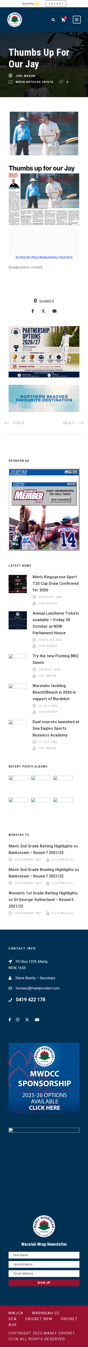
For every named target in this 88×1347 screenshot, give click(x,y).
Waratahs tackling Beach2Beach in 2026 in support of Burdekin (54, 692)
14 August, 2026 (50, 640)
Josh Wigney (48, 603)
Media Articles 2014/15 (34, 82)
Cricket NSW (38, 1319)
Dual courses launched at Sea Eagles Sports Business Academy (56, 728)
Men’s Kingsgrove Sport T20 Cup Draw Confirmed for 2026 (56, 583)
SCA (13, 1319)
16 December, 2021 (28, 913)
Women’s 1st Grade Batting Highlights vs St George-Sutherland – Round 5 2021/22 (43, 899)
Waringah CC (46, 1313)
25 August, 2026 (50, 597)
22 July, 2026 (47, 705)
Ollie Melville (62, 859)
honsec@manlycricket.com (38, 988)
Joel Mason (25, 76)
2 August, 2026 (49, 669)
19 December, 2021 (28, 883)
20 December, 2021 (28, 859)
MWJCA (16, 1313)
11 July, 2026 (47, 742)
